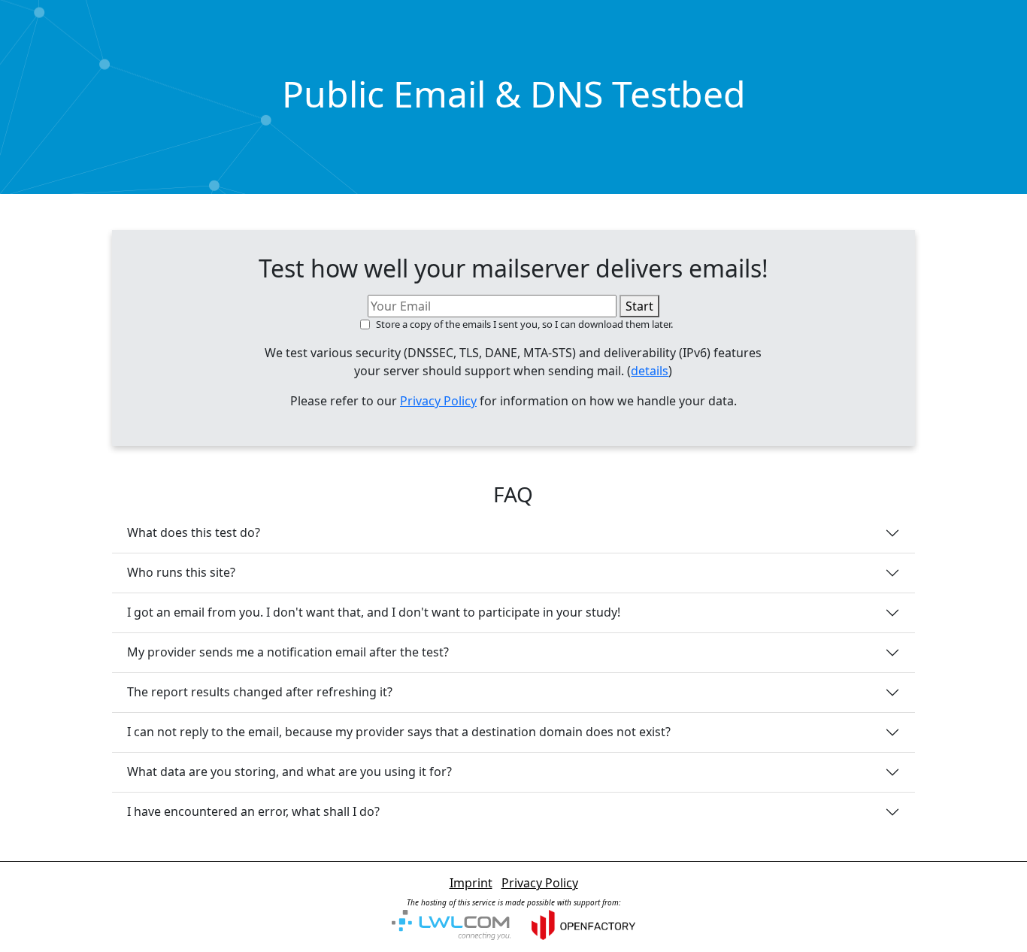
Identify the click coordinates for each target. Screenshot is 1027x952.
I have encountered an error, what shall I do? (253, 811)
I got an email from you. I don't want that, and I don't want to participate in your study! (373, 612)
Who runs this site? (181, 572)
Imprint (471, 883)
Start (639, 306)
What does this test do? (193, 532)
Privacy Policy (438, 401)
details (649, 370)
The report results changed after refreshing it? (259, 692)
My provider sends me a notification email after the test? (288, 652)
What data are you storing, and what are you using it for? (289, 771)
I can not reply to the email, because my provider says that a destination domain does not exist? (399, 731)
